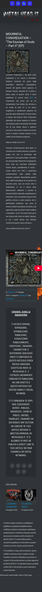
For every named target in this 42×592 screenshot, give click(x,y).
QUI (32, 98)
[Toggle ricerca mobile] (32, 20)
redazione (11, 292)
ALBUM (21, 295)
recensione (10, 299)
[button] (7, 500)
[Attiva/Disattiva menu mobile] (37, 20)
